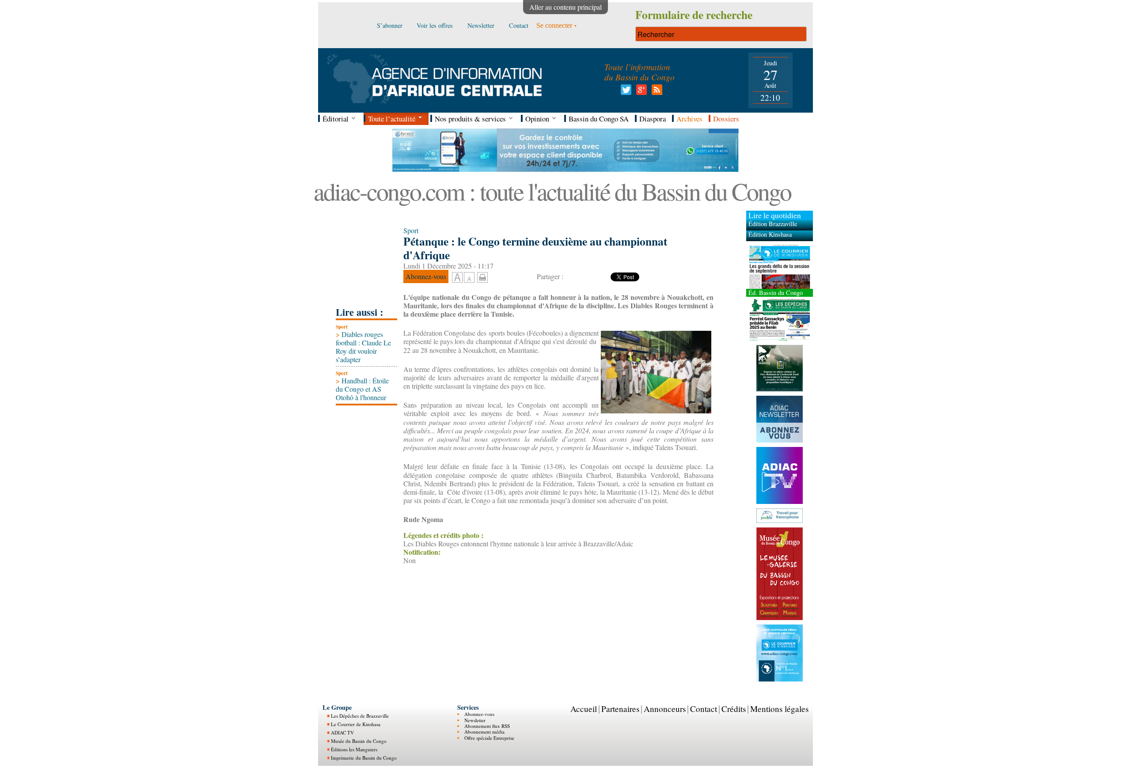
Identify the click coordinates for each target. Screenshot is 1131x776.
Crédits (733, 708)
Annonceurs (665, 708)
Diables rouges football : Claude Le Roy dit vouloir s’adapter (363, 346)
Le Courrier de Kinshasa (355, 724)
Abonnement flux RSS (487, 725)
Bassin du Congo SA (599, 119)
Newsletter (475, 719)
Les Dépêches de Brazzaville (360, 715)
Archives (689, 119)
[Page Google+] (640, 92)
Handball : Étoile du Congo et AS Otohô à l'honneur (362, 389)
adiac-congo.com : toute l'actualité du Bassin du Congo (552, 191)
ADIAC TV (342, 732)
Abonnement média (484, 731)
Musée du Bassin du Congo (359, 741)
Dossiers (726, 119)
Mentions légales (779, 708)
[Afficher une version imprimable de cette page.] (482, 276)
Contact (703, 708)
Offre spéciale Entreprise (489, 737)
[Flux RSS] (655, 92)
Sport (342, 326)
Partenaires (620, 708)
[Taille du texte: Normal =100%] (469, 278)
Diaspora (652, 119)
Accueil (583, 708)
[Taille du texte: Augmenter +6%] (457, 278)
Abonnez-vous (479, 714)
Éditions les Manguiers (354, 749)
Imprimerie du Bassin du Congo (364, 757)
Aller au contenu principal (565, 6)
